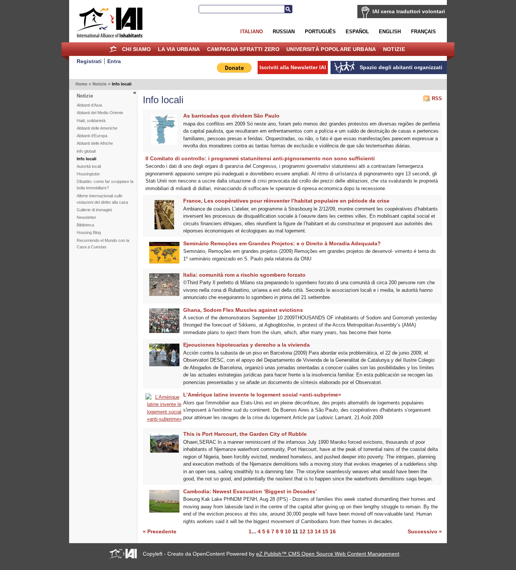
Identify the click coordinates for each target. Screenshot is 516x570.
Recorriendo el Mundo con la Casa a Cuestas (103, 243)
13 (310, 531)
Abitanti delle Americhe (97, 128)
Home (113, 49)
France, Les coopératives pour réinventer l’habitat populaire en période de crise (286, 201)
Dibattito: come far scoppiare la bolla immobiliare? (105, 184)
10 (288, 531)
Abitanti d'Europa (92, 135)
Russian (284, 31)
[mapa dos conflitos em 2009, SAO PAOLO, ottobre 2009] (164, 143)
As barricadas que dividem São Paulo (231, 116)
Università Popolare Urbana (331, 49)
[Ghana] (164, 331)
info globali (86, 151)
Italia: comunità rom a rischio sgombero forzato (244, 275)
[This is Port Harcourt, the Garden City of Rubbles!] (164, 451)
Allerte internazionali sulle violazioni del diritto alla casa (102, 199)
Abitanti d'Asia (89, 105)
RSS (437, 98)
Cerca (288, 9)
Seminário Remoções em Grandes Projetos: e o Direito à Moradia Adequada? (282, 243)
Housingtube (88, 174)
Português (320, 31)
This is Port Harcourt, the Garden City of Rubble (245, 434)
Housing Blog (89, 232)
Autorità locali (89, 166)
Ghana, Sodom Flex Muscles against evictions (243, 310)
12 (303, 531)
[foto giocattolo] (164, 294)
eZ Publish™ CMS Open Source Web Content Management (327, 554)
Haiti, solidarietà (91, 120)
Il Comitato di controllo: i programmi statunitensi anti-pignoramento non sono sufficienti (260, 158)
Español (357, 31)
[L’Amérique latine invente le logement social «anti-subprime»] (164, 419)
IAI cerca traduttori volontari (408, 11)
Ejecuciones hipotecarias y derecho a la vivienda (246, 345)
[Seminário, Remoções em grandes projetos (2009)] (164, 262)
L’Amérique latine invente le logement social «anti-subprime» (262, 395)
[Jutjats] (164, 364)
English (390, 31)
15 (325, 531)
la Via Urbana (179, 49)
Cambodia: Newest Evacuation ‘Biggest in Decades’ (250, 491)
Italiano (251, 31)
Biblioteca (85, 225)
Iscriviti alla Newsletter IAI (293, 67)
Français (423, 31)
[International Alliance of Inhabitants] (109, 22)
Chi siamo (136, 49)
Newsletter (86, 217)
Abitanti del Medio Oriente (100, 112)
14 (318, 531)
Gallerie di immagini (94, 210)
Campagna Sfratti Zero (243, 49)
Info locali (86, 158)
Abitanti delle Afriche (95, 143)
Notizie (394, 49)
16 (333, 531)
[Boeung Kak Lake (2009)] (164, 511)
